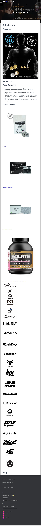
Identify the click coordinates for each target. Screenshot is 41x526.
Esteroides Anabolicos (6, 229)
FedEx (7, 490)
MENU (5, 4)
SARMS (4, 146)
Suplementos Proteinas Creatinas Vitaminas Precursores (13, 281)
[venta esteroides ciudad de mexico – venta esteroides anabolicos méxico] (8, 2)
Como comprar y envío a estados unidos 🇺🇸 (16, 4)
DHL (9, 490)
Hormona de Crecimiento (7, 187)
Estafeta (4, 490)
